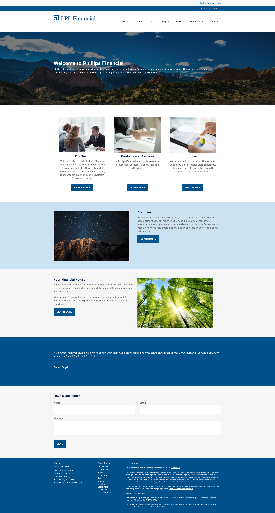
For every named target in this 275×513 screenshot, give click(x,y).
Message (58, 418)
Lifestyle (101, 483)
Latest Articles (104, 486)
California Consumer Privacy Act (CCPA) (198, 486)
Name (57, 402)
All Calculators (104, 492)
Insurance (102, 475)
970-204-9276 (210, 8)
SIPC (154, 500)
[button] (139, 22)
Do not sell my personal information (181, 488)
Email (143, 402)
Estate (101, 472)
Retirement (103, 466)
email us (189, 171)
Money (101, 481)
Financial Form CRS (136, 463)
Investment (103, 469)
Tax (99, 478)
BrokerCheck (175, 467)
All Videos (102, 489)
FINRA (148, 500)
